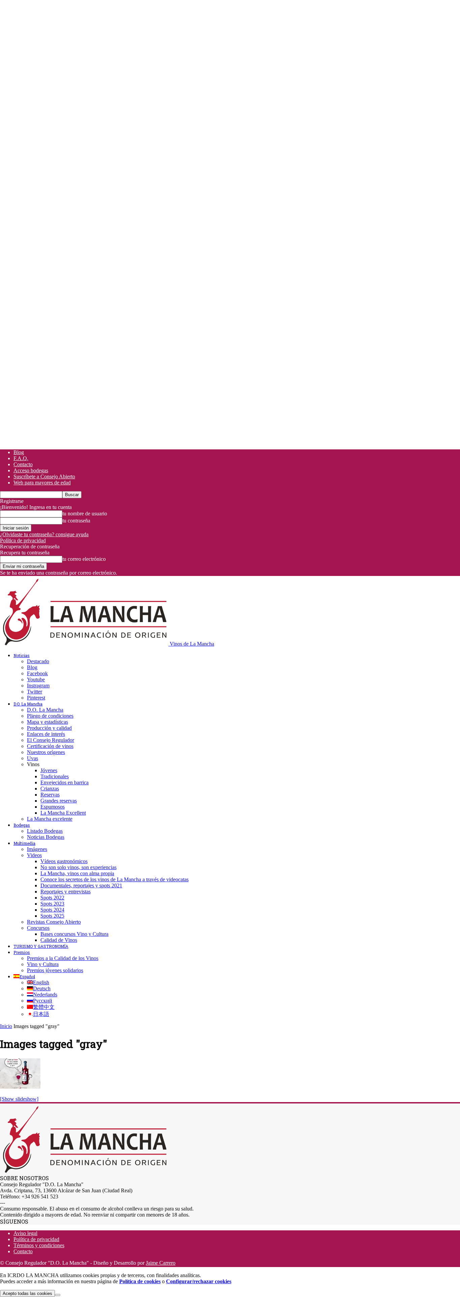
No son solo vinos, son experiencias (78, 867)
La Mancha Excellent (63, 813)
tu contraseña (76, 520)
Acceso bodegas (30, 470)
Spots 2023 (52, 904)
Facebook (37, 673)
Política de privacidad (23, 540)
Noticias (21, 655)
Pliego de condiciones (50, 716)
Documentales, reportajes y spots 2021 (81, 885)
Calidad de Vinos (58, 940)
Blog (18, 452)
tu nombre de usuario (84, 513)
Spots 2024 (52, 910)
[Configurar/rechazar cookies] (57, 1295)
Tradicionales (54, 776)
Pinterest (36, 698)
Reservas (50, 794)
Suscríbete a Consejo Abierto (44, 476)
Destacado (38, 661)
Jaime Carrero (160, 1263)
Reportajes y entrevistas (65, 891)
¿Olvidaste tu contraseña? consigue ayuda (44, 534)
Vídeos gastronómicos (64, 861)
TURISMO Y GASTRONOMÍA (40, 946)
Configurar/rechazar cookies (198, 1281)
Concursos (38, 928)
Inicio (6, 1026)
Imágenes (37, 849)
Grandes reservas (58, 801)
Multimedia (24, 843)
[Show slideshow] (19, 1099)
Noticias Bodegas (45, 837)
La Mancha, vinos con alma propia (77, 873)
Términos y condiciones (38, 1245)
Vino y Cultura (43, 964)
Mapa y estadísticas (47, 722)
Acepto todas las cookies (27, 1293)
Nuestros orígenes (46, 752)
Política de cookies (140, 1281)
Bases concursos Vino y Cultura (74, 934)
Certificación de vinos (50, 746)
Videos (34, 855)
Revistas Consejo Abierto (54, 922)
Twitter (34, 691)
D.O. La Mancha (27, 704)
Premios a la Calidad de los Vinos (62, 958)
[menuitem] (24, 976)
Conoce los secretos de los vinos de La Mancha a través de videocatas (114, 879)
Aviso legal (25, 1233)
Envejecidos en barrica (64, 782)
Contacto (23, 464)
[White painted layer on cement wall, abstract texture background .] (20, 1087)
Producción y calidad (49, 728)
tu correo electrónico (84, 559)
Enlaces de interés (46, 734)
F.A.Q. (20, 458)
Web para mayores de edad (42, 482)
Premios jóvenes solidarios (55, 970)
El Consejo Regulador (50, 740)
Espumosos (52, 807)
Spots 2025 (52, 916)
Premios (21, 952)
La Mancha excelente (49, 819)
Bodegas (21, 825)
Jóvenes (48, 770)
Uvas (32, 758)
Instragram (38, 685)
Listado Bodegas (45, 831)
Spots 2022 (52, 897)
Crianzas (49, 788)
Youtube (36, 679)
